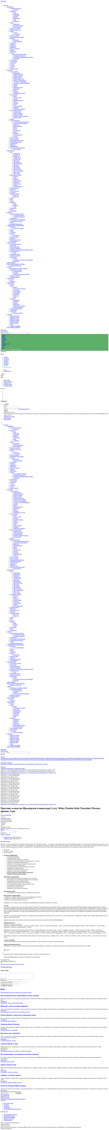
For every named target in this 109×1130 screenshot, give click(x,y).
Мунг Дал (16, 196)
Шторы (15, 303)
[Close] (10, 1124)
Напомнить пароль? (24, 409)
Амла (14, 12)
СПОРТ (9, 267)
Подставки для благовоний (17, 219)
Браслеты (12, 238)
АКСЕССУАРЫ (11, 242)
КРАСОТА (10, 70)
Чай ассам (16, 165)
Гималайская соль (18, 186)
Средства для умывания (19, 81)
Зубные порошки (18, 113)
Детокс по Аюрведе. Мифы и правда (13, 1085)
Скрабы (15, 84)
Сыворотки (16, 89)
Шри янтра (16, 235)
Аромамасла (13, 218)
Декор (11, 285)
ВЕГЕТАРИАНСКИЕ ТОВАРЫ (16, 264)
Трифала (12, 44)
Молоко (15, 205)
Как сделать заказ (8, 1103)
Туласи (12, 67)
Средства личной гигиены (17, 147)
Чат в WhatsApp (5, 1094)
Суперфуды (13, 211)
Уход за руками (14, 137)
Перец (15, 178)
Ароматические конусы (16, 221)
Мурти (12, 229)
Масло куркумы (17, 41)
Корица (15, 185)
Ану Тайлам (16, 34)
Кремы (15, 101)
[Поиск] (28, 333)
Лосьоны (15, 103)
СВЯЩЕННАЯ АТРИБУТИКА (15, 225)
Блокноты (16, 261)
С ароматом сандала (18, 215)
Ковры (15, 287)
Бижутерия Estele (15, 247)
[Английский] (8, 381)
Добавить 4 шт (8, 838)
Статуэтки (16, 290)
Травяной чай (17, 157)
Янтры (12, 234)
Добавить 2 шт (8, 837)
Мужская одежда (14, 316)
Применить (4, 401)
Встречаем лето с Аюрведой (10, 1033)
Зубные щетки (17, 117)
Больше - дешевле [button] (5, 834)
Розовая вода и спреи (19, 93)
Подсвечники (17, 291)
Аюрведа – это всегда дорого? (11, 1075)
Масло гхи (13, 189)
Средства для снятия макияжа (21, 83)
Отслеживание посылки (10, 1114)
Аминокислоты (17, 271)
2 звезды (17, 964)
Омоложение (17, 73)
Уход (11, 280)
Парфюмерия (13, 146)
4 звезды (7, 964)
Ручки (15, 258)
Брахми (12, 50)
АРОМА (9, 212)
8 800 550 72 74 (5, 1096)
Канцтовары (13, 257)
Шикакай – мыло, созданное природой (14, 1006)
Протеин (15, 272)
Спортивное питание (16, 270)
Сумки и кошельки (15, 248)
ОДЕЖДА (10, 314)
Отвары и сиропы (15, 28)
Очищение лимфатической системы (23, 57)
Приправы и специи (15, 175)
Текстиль (12, 298)
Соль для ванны (17, 106)
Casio (14, 252)
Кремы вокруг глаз (18, 78)
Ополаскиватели (18, 114)
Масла (12, 22)
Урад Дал (15, 195)
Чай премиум (17, 162)
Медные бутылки (18, 313)
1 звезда (22, 964)
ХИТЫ (69, 759)
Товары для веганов (15, 265)
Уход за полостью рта (16, 110)
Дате (2, 961)
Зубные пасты (17, 112)
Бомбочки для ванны (19, 109)
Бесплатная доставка (6, 758)
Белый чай (16, 156)
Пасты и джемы (14, 35)
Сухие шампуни (17, 135)
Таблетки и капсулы (15, 8)
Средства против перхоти (20, 123)
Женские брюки (14, 321)
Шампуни (16, 124)
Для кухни (13, 311)
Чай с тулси (16, 172)
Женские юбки (14, 323)
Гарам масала (17, 183)
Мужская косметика (15, 142)
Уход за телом (14, 94)
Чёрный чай (16, 153)
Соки (14, 206)
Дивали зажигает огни (8, 1064)
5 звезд (3, 964)
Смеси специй (17, 180)
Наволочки (16, 304)
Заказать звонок (5, 1097)
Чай (11, 152)
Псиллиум (16, 15)
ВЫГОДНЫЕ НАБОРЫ (13, 327)
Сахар (11, 201)
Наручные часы (14, 251)
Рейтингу (6, 961)
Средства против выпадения (21, 122)
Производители (8, 1120)
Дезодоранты (13, 143)
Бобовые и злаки (14, 193)
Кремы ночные (17, 77)
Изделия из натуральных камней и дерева (21, 249)
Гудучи (12, 64)
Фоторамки (16, 293)
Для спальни (13, 310)
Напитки (12, 202)
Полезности (12, 961)
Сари (11, 324)
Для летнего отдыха (15, 244)
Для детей (13, 63)
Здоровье (12, 281)
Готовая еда (13, 208)
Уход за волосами (15, 120)
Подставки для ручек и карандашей (23, 260)
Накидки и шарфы (15, 326)
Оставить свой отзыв (6, 967)
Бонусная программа (9, 1117)
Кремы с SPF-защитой (19, 80)
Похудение (16, 58)
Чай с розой (16, 173)
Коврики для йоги (15, 275)
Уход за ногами (14, 139)
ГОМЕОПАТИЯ (57, 758)
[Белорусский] (8, 385)
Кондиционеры (17, 126)
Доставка (6, 1104)
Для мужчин (13, 60)
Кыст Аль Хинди (15, 48)
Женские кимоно (14, 320)
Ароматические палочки (17, 214)
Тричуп (15, 136)
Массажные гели (18, 87)
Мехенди (12, 145)
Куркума (12, 38)
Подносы (15, 295)
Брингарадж (16, 18)
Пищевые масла (14, 188)
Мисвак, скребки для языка (20, 116)
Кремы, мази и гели (15, 30)
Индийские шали (15, 254)
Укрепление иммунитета (17, 37)
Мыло (15, 96)
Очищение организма (19, 55)
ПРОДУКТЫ (10, 150)
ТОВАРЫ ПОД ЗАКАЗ (36, 759)
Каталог (6, 5)
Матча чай (16, 160)
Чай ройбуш (16, 168)
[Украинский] (8, 384)
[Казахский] (7, 383)
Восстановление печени (20, 54)
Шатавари (13, 47)
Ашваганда (13, 45)
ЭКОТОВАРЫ (11, 262)
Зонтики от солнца (15, 255)
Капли (12, 31)
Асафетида (16, 21)
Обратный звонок (5, 818)
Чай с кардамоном (18, 170)
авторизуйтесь (4, 828)
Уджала (15, 32)
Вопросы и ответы (9, 1118)
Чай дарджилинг (18, 163)
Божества (12, 226)
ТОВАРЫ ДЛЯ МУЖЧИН (85, 759)
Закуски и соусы (14, 191)
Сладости (12, 192)
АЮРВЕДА (10, 7)
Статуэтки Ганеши (18, 228)
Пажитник (16, 14)
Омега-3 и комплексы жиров (21, 274)
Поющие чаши (14, 237)
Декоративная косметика (17, 140)
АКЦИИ (57, 759)
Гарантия (6, 1106)
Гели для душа (17, 97)
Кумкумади (16, 24)
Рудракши (13, 232)
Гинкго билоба (14, 68)
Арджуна (12, 66)
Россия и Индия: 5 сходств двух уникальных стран (18, 1015)
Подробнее (4, 1001)
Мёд (11, 199)
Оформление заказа (9, 1116)
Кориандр (16, 179)
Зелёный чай (16, 155)
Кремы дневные (17, 76)
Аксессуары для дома (19, 288)
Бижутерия (13, 245)
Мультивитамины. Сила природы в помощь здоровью (20, 1054)
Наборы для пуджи (15, 239)
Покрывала (16, 300)
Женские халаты (14, 318)
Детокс (12, 53)
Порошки (12, 11)
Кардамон (16, 182)
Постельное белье (18, 307)
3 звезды (12, 964)
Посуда (12, 284)
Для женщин (13, 61)
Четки (11, 231)
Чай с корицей (17, 169)
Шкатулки (16, 294)
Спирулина (13, 43)
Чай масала (16, 166)
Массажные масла (18, 100)
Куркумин (16, 40)
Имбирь (15, 17)
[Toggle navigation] (1, 353)
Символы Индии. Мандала (10, 1024)
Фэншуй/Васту (14, 241)
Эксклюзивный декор (16, 308)
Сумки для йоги (14, 277)
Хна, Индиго (17, 130)
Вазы (14, 297)
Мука (11, 209)
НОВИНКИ (63, 759)
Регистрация (7, 371)
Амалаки (15, 9)
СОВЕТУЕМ (74, 759)
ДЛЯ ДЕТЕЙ (10, 278)
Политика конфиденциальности (12, 1109)
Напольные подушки (19, 306)
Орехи (12, 198)
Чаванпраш (13, 51)
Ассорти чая (16, 159)
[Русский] (7, 380)
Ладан (12, 222)
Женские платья (14, 317)
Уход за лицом (14, 71)
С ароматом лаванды (19, 216)
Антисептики (17, 149)
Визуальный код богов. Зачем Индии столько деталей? (20, 995)
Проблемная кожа (18, 74)
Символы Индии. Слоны (9, 1043)
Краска (15, 132)
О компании (7, 1107)
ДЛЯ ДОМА (10, 283)
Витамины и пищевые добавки (18, 268)
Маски (15, 86)
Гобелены (16, 301)
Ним (14, 20)
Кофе (14, 203)
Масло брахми (17, 27)
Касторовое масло (18, 25)
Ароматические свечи (16, 224)
